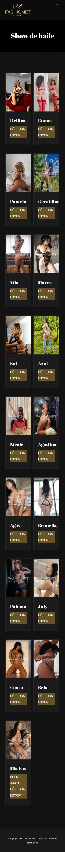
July (42, 606)
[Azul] (46, 318)
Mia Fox (18, 768)
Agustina (47, 444)
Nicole (16, 444)
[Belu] (46, 642)
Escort (16, 135)
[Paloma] (18, 561)
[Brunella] (46, 480)
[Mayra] (46, 237)
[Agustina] (46, 399)
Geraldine (49, 201)
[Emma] (46, 75)
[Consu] (18, 642)
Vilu (14, 282)
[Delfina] (18, 75)
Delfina (18, 120)
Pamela (18, 201)
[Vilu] (18, 237)
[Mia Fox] (18, 723)
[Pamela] (18, 156)
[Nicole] (18, 399)
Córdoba (17, 129)
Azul (43, 363)
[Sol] (18, 318)
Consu (16, 687)
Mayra (45, 282)
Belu (43, 687)
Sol (13, 363)
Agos (15, 525)
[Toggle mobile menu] (58, 6)
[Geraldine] (46, 156)
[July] (46, 561)
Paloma (18, 606)
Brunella (47, 525)
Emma (45, 120)
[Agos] (18, 480)
